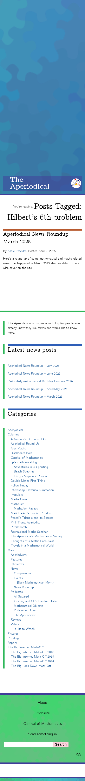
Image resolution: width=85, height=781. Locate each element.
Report (12, 643)
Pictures (13, 634)
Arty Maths (18, 448)
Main (11, 550)
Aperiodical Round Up (25, 444)
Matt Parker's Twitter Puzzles (31, 513)
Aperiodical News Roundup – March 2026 (35, 397)
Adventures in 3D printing (31, 467)
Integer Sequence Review (30, 476)
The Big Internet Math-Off (25, 647)
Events (18, 578)
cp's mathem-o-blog (24, 462)
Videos (15, 624)
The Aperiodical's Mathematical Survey (36, 536)
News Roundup (24, 587)
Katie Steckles (17, 251)
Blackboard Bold (21, 453)
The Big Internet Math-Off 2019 (32, 657)
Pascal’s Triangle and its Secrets (32, 518)
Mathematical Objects (28, 606)
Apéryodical (15, 430)
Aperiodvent (19, 555)
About (42, 703)
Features (16, 560)
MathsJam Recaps (26, 509)
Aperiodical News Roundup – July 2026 (33, 366)
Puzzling (13, 638)
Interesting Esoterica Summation (32, 490)
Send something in (42, 734)
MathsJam (17, 504)
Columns (13, 434)
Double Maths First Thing (28, 481)
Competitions (22, 573)
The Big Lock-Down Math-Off (31, 666)
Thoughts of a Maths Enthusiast (32, 541)
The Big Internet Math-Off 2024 (32, 661)
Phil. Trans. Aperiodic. (25, 523)
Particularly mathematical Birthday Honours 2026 (40, 381)
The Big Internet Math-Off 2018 (32, 652)
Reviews (16, 620)
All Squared (21, 597)
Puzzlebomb (19, 527)
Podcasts (43, 713)
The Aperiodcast (25, 615)
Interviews (17, 564)
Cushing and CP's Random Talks (35, 601)
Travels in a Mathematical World (32, 546)
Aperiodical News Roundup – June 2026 (34, 374)
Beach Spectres (24, 471)
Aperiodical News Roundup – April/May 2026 (37, 389)
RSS (78, 754)
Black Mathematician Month (35, 583)
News (14, 569)
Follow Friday (19, 485)
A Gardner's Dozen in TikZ (29, 439)
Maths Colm (19, 499)
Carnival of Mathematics (42, 724)
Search (61, 744)
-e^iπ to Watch (24, 629)
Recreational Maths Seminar (29, 532)
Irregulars (17, 495)
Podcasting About (26, 610)
